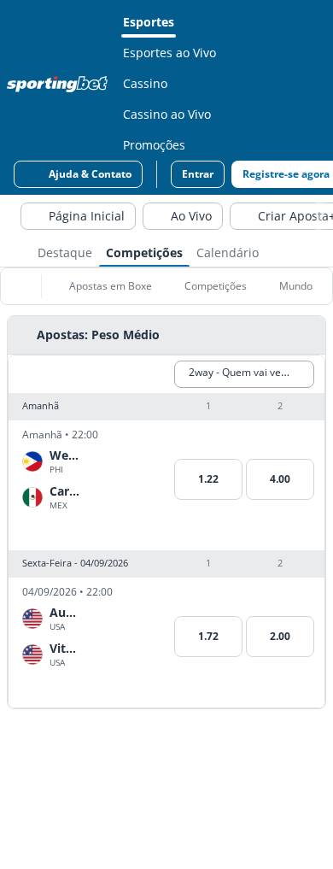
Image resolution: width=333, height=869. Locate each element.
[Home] (60, 84)
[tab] (65, 251)
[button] (166, 406)
